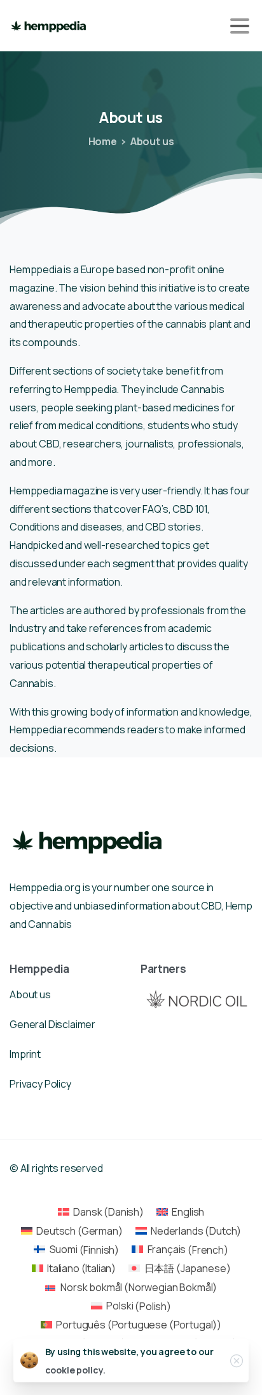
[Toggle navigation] (239, 26)
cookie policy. (75, 1370)
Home (102, 141)
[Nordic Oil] (196, 998)
